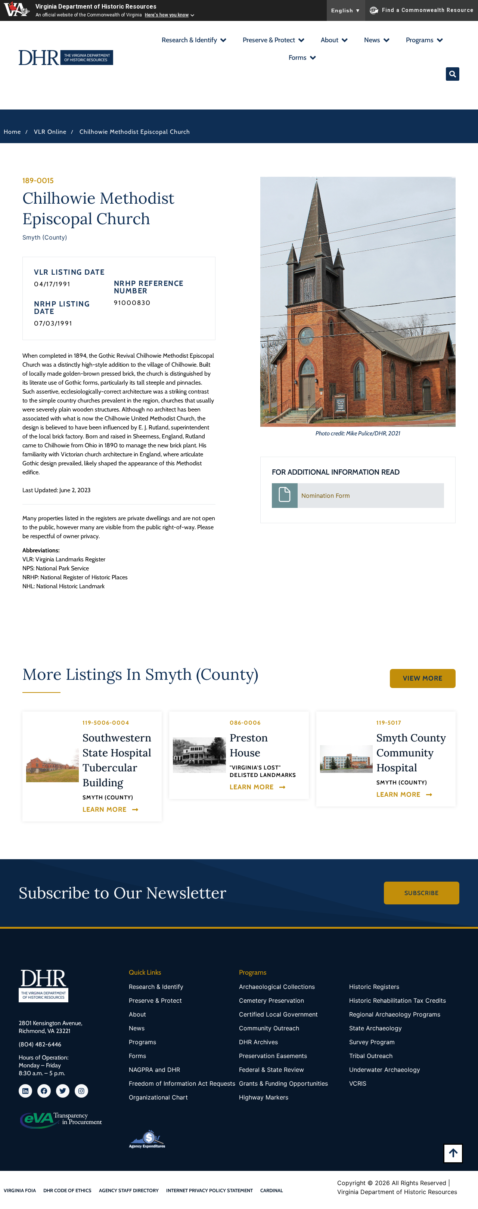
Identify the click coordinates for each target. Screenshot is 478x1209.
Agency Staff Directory (129, 1190)
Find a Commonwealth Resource (428, 10)
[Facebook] (44, 1091)
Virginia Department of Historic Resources (95, 6)
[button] (193, 41)
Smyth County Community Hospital (411, 752)
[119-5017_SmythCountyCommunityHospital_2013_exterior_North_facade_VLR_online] (346, 759)
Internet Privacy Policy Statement (209, 1190)
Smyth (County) (44, 237)
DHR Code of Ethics (67, 1190)
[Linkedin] (25, 1091)
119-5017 (388, 722)
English (346, 10)
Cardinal (271, 1190)
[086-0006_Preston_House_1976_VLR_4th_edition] (199, 755)
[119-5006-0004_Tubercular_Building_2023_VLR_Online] (52, 766)
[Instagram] (81, 1091)
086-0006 (245, 722)
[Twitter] (62, 1091)
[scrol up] (453, 1153)
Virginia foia (20, 1190)
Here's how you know (167, 15)
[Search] (452, 74)
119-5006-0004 (106, 722)
